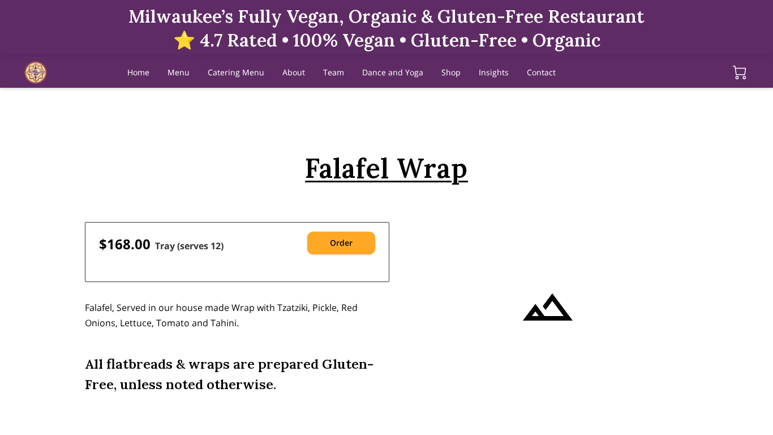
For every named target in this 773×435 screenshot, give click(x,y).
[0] (739, 72)
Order (341, 242)
